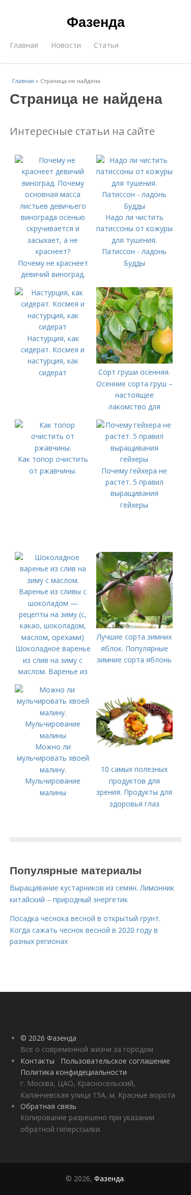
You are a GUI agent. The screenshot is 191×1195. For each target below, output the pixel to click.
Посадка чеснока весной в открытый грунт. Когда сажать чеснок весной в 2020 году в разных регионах (85, 929)
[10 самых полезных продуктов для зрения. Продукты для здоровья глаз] (134, 758)
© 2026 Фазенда (48, 1038)
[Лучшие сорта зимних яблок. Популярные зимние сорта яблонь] (134, 625)
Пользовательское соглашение (115, 1061)
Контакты (37, 1061)
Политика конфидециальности (73, 1072)
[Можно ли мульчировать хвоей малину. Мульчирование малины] (53, 735)
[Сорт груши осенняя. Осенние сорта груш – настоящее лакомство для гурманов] (134, 361)
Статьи (106, 45)
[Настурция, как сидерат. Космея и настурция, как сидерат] (53, 326)
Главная (24, 45)
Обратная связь (48, 1106)
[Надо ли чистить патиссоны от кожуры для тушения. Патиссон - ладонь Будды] (134, 206)
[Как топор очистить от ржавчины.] (53, 448)
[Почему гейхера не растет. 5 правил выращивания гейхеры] (134, 459)
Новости (66, 45)
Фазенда (96, 21)
